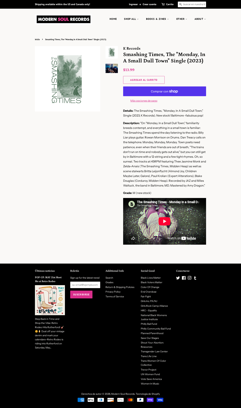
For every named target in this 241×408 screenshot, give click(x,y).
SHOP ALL (130, 19)
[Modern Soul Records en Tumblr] (195, 278)
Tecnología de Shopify (148, 393)
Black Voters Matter (151, 282)
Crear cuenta (149, 4)
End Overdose (148, 291)
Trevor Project (148, 369)
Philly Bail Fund (149, 323)
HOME (113, 19)
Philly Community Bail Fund (156, 328)
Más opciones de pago (143, 100)
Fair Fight (146, 296)
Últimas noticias (45, 270)
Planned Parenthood (152, 333)
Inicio (37, 39)
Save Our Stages (150, 338)
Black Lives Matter (151, 277)
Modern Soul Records (123, 393)
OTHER (180, 19)
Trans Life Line (149, 356)
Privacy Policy (113, 291)
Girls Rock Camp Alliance (154, 305)
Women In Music (150, 383)
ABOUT (199, 19)
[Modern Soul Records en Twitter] (178, 278)
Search (109, 277)
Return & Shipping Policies (120, 287)
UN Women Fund (150, 374)
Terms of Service (115, 296)
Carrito (170, 4)
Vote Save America (151, 379)
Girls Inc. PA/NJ (149, 301)
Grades (109, 282)
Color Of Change (150, 287)
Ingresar (133, 4)
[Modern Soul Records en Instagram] (189, 278)
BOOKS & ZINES (156, 19)
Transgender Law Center (154, 351)
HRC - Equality (149, 310)
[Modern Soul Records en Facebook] (184, 278)
